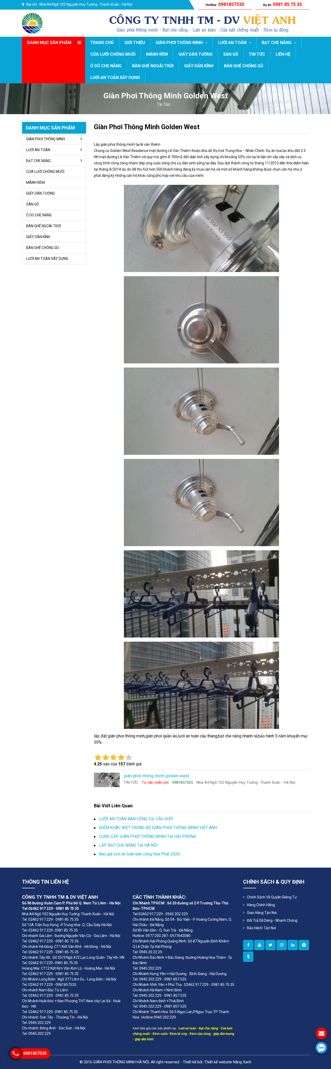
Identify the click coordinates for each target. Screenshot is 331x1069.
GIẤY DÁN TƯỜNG (195, 54)
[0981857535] (321, 1047)
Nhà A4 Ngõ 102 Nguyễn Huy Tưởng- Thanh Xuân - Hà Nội (86, 4)
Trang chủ (102, 42)
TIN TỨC (257, 54)
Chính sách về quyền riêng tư (272, 897)
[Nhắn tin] (321, 1033)
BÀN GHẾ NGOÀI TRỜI (153, 65)
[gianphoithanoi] (270, 945)
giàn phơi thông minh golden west (147, 127)
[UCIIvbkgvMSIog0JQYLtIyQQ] (259, 945)
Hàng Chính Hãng (261, 905)
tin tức (163, 104)
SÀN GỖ (230, 54)
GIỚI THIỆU (134, 42)
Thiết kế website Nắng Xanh (227, 1062)
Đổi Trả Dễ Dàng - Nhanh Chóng (272, 920)
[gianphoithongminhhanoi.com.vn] (248, 945)
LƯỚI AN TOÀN (232, 42)
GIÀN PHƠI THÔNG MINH (180, 42)
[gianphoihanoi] (304, 945)
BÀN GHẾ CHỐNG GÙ (243, 65)
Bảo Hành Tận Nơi (261, 928)
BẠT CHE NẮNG (277, 42)
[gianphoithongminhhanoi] (248, 956)
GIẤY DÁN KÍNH (198, 65)
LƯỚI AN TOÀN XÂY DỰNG (115, 77)
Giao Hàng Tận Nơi (262, 913)
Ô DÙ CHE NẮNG (106, 65)
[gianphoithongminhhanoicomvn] (293, 945)
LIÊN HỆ (283, 54)
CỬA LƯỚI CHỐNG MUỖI (113, 54)
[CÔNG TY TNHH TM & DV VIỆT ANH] (32, 22)
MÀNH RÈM (157, 54)
